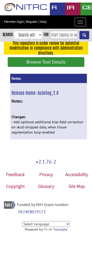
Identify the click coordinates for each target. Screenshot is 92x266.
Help (43, 21)
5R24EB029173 (32, 211)
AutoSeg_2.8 (48, 92)
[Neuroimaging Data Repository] (69, 9)
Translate (60, 229)
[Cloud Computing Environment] (84, 9)
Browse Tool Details (46, 62)
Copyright (15, 186)
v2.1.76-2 (46, 161)
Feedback (15, 174)
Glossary (46, 186)
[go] (84, 35)
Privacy (46, 174)
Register (31, 21)
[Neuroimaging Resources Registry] (53, 9)
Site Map (76, 186)
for (46, 34)
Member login (14, 21)
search (8, 34)
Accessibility (76, 174)
